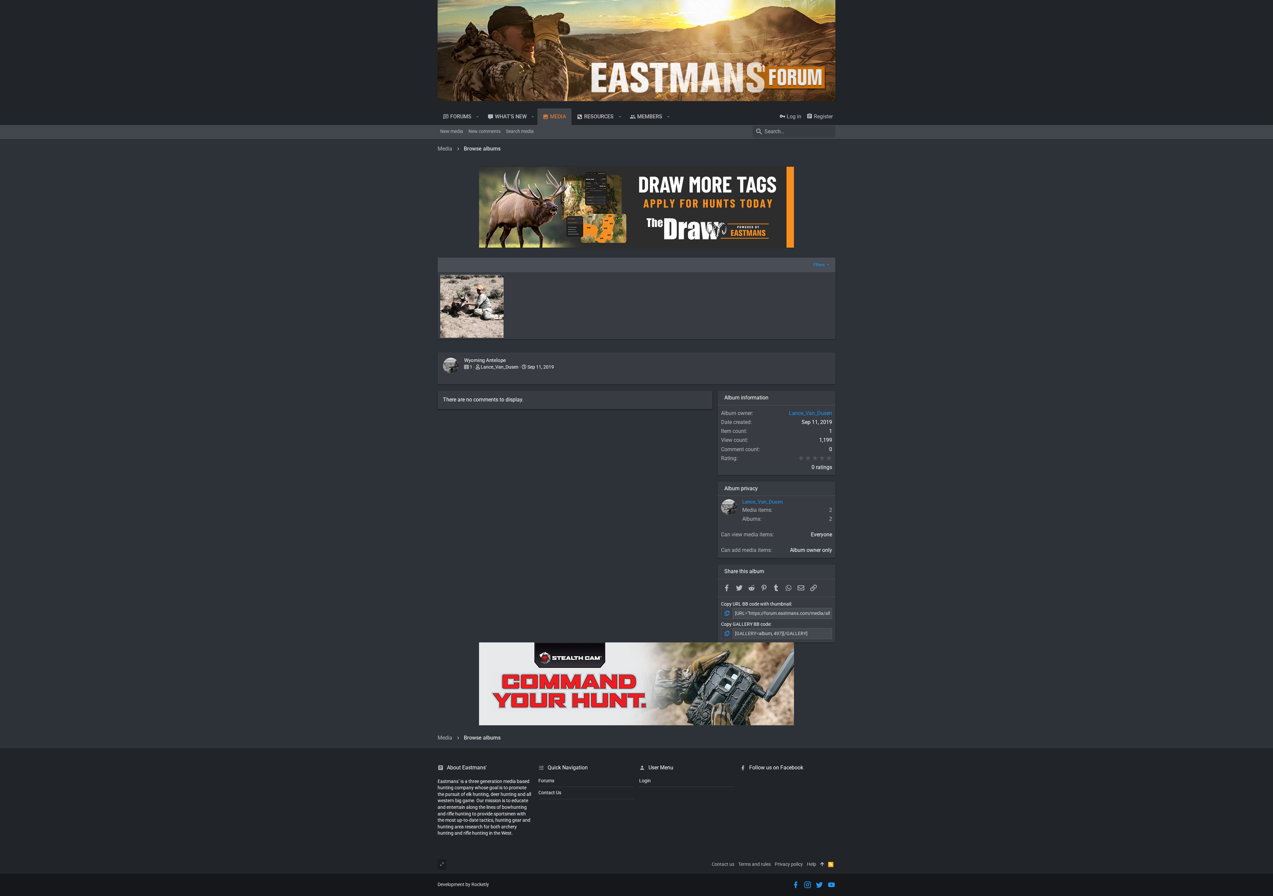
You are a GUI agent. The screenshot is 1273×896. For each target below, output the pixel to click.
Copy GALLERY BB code (745, 624)
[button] (477, 117)
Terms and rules (754, 864)
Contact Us (549, 792)
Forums (546, 780)
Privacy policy (789, 864)
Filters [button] (819, 264)
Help (811, 864)
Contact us (723, 864)
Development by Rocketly (463, 884)
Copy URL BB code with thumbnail (756, 604)
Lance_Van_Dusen (499, 367)
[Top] (822, 864)
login (645, 780)
